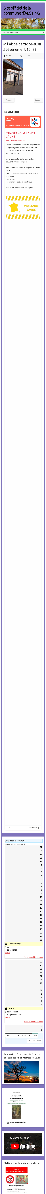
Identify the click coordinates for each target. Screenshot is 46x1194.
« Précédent (8, 100)
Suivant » (38, 100)
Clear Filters (36, 1041)
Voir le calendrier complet (33, 957)
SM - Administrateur (12, 56)
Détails (7, 953)
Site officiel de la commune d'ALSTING (22, 10)
